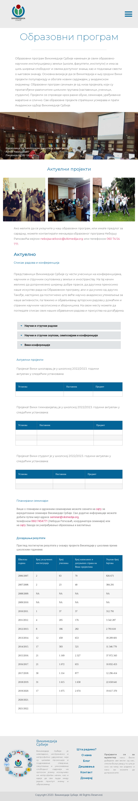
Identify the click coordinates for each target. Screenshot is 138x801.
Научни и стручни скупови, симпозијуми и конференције (61, 335)
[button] (128, 14)
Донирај (86, 778)
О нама (86, 755)
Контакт (86, 772)
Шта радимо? (86, 749)
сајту (99, 509)
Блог (86, 760)
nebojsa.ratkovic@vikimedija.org (61, 238)
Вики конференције (37, 345)
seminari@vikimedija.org (64, 517)
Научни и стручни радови (41, 325)
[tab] (69, 326)
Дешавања (86, 766)
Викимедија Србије (46, 742)
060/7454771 (39, 521)
